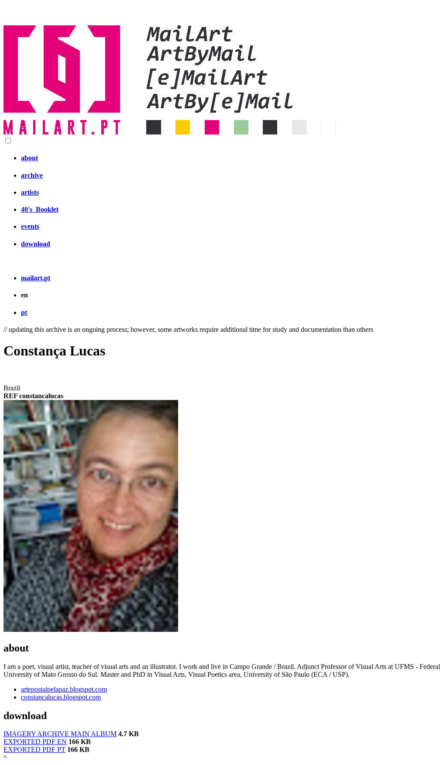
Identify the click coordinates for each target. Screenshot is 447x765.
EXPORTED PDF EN (35, 741)
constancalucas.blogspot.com (61, 697)
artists (30, 192)
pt (24, 312)
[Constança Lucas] (90, 629)
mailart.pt (35, 278)
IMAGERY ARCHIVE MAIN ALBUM (60, 733)
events (30, 226)
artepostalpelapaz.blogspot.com (64, 689)
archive (32, 175)
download (35, 244)
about (29, 158)
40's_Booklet (39, 209)
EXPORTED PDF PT (34, 749)
